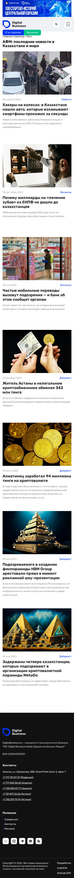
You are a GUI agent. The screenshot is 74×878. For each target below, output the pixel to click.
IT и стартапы (13, 32)
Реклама (9, 828)
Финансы (32, 32)
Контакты (10, 824)
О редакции (11, 819)
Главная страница (13, 36)
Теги (29, 36)
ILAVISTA (62, 868)
